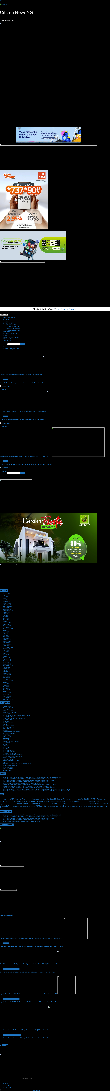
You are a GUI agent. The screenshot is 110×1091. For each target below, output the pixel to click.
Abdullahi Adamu (6, 799)
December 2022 (7, 661)
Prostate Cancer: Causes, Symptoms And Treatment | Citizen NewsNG (21, 374)
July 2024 (6, 632)
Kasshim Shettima (104, 801)
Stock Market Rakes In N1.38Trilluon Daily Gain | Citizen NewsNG (21, 783)
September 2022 (8, 665)
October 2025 (7, 609)
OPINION (5, 744)
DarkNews (36, 1090)
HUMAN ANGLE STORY (9, 733)
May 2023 (6, 653)
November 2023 (7, 644)
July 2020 (6, 684)
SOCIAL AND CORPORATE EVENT (12, 756)
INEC (88, 801)
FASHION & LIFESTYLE (12, 330)
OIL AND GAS (7, 742)
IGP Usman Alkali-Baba (82, 801)
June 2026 (6, 597)
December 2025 (7, 606)
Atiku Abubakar (44, 799)
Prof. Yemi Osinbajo (51, 806)
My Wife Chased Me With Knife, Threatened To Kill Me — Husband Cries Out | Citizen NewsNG (29, 780)
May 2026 (6, 598)
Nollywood (2, 806)
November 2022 (7, 662)
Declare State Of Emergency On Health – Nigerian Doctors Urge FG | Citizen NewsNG (25, 456)
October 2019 (7, 697)
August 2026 (6, 594)
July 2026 (6, 595)
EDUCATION (6, 332)
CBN (67, 799)
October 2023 (7, 646)
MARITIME (6, 739)
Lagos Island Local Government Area (8, 804)
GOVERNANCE (7, 729)
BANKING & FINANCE (9, 318)
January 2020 (7, 693)
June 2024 (6, 633)
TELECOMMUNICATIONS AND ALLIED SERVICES (17, 764)
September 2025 (8, 610)
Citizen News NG (103, 799)
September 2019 (8, 699)
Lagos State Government (27, 804)
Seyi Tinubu (83, 806)
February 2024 (7, 639)
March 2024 (6, 638)
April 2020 (6, 688)
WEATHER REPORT (8, 768)
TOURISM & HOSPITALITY (13, 326)
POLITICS (6, 319)
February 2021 (7, 673)
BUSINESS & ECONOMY (10, 333)
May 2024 (6, 635)
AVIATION (6, 709)
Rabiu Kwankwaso (61, 806)
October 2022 (7, 664)
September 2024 (8, 629)
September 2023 (8, 647)
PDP (37, 806)
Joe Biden (98, 801)
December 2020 (7, 676)
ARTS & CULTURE (8, 707)
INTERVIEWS (7, 735)
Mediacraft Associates (45, 804)
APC (12, 799)
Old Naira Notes (21, 806)
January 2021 (7, 674)
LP (39, 804)
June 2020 (6, 685)
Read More (3, 390)
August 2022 (6, 667)
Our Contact (7, 1085)
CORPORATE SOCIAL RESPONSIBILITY (14, 718)
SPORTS (5, 321)
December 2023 (7, 642)
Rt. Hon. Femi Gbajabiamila (74, 806)
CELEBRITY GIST (11, 325)
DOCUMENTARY (7, 720)
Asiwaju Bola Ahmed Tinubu (26, 799)
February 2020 (7, 691)
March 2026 (6, 601)
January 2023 (7, 659)
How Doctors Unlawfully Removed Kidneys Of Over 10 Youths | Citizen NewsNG (25, 781)
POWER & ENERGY (8, 750)
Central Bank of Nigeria (75, 799)
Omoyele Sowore (30, 806)
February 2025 (7, 621)
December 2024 (7, 624)
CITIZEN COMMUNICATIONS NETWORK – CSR (16, 715)
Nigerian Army (78, 804)
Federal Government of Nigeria (32, 801)
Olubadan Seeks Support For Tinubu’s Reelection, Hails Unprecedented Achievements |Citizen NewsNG (32, 777)
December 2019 (7, 694)
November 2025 (7, 607)
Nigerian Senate (85, 804)
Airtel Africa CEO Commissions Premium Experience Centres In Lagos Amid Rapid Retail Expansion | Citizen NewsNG (36, 791)
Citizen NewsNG (16, 12)
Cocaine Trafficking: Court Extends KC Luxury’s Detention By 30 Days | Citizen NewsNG (27, 786)
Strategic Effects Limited (91, 806)
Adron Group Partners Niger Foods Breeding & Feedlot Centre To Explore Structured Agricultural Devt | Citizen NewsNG (36, 789)
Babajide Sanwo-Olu (57, 799)
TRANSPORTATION (8, 767)
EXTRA (5, 724)
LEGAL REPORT (7, 738)
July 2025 (6, 613)
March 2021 (6, 671)
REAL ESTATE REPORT (9, 752)
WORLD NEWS (7, 340)
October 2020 (7, 679)
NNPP (106, 804)
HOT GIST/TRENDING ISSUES (14, 328)
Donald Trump (3, 801)
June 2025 (6, 615)
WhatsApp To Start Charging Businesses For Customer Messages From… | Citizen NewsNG (29, 788)
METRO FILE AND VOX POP (11, 337)
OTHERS (5, 745)
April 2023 (6, 655)
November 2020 (7, 678)
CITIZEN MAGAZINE (9, 717)
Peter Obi (42, 806)
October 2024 (7, 627)
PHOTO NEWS (7, 747)
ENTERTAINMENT (8, 323)
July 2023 (6, 650)
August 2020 (6, 682)
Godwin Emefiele (72, 801)
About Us (6, 1083)
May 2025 (6, 617)
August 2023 (6, 649)
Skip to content (4, 1)
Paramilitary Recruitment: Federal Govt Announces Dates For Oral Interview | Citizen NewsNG (29, 784)
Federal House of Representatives (53, 801)
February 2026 (7, 603)
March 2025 (6, 620)
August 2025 (6, 612)
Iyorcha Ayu (93, 801)
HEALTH (5, 335)
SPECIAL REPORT (8, 759)
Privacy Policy (7, 1087)
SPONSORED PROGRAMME (11, 761)
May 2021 (6, 668)
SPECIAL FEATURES (9, 758)
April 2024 (6, 636)
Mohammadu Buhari (58, 804)
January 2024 (7, 641)
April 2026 (6, 600)
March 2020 (6, 690)
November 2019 (7, 696)
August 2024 (6, 630)
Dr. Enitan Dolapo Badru (11, 801)
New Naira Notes (71, 804)
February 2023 (7, 658)
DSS (18, 801)
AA (1, 799)
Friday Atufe (64, 801)
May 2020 (6, 687)
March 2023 (6, 656)
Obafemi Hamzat (11, 806)
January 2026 (7, 604)
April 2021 (6, 670)
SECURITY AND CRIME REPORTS (12, 755)
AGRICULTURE (7, 706)
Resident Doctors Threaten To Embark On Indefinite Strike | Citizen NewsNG (23, 411)
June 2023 (6, 652)
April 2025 (6, 618)
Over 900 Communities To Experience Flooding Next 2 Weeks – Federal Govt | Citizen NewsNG (30, 778)
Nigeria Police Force (97, 804)
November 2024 (7, 626)
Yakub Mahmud (100, 806)
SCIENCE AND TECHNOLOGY (11, 753)
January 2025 (7, 623)
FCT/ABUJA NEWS (8, 727)
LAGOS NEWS (7, 339)
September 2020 (8, 681)
